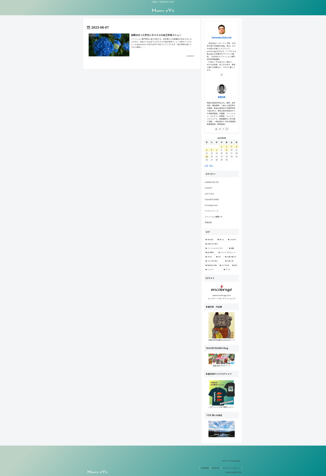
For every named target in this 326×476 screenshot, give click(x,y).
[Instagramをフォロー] (227, 129)
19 (207, 156)
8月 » (211, 165)
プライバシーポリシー (231, 468)
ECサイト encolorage (231, 460)
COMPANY (205, 468)
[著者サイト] (216, 129)
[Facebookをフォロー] (223, 129)
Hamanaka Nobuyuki (222, 37)
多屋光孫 (221, 96)
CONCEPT (216, 468)
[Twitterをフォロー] (221, 74)
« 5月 (206, 165)
